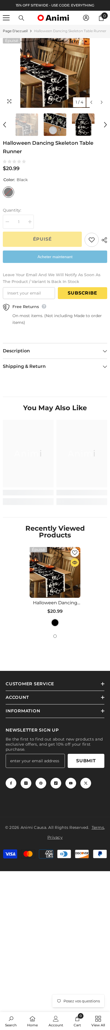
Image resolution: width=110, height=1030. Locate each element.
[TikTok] (55, 783)
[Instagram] (26, 783)
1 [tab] (55, 636)
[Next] (102, 102)
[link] (28, 492)
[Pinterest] (41, 783)
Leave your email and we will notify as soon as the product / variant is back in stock (51, 278)
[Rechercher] (21, 18)
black (55, 622)
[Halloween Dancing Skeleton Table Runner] (55, 572)
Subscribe (82, 293)
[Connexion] (86, 17)
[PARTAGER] (103, 240)
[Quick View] (75, 562)
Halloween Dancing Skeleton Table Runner (55, 603)
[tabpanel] (55, 587)
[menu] (6, 17)
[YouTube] (70, 783)
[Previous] (91, 102)
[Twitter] (85, 783)
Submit (86, 760)
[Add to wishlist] (92, 240)
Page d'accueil (15, 31)
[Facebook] (11, 783)
